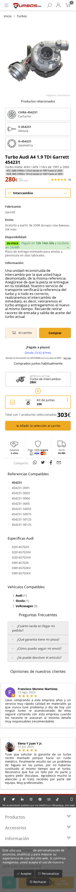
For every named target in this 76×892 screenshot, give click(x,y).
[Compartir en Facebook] (51, 462)
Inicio (7, 16)
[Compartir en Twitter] (43, 462)
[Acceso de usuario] (58, 5)
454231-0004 (21, 498)
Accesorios (15, 828)
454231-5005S (21, 509)
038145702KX (21, 573)
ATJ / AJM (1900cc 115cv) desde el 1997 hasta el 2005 (34, 170)
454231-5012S (21, 519)
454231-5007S (21, 514)
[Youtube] (48, 799)
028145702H (20, 547)
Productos (15, 817)
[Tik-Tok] (57, 799)
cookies (27, 850)
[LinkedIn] (22, 799)
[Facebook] (4, 799)
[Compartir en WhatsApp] (35, 462)
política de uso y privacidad (22, 866)
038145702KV (21, 568)
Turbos (22, 16)
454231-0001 (21, 488)
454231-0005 (21, 504)
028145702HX (21, 557)
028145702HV (21, 552)
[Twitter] (13, 799)
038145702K (20, 563)
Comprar (55, 333)
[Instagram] (31, 799)
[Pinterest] (39, 799)
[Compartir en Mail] (58, 462)
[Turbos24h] (27, 5)
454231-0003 (21, 493)
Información (17, 838)
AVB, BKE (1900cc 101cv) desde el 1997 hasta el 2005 (34, 174)
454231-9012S (21, 525)
